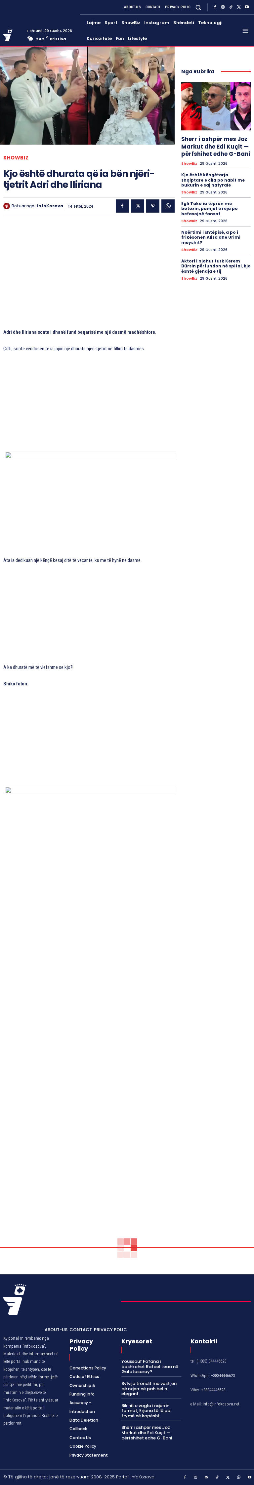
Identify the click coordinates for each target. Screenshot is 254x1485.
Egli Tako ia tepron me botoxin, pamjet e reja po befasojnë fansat (209, 209)
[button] (198, 7)
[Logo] (12, 35)
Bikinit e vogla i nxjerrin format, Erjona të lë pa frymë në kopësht (145, 1410)
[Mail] (206, 1477)
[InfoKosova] (7, 206)
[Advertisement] (89, 275)
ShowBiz (16, 157)
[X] (239, 7)
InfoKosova (50, 206)
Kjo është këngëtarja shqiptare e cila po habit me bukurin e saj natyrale (213, 180)
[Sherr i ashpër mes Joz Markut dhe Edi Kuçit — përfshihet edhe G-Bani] (216, 106)
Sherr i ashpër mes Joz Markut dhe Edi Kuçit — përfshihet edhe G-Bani (215, 146)
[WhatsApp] (168, 206)
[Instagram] (223, 7)
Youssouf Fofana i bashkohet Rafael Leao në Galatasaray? (149, 1366)
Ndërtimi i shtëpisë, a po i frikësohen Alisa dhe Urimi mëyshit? (210, 237)
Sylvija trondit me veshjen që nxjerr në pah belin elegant (149, 1388)
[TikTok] (231, 7)
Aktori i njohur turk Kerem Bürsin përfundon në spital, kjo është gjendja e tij (216, 266)
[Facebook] (215, 7)
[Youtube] (247, 7)
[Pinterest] (152, 206)
